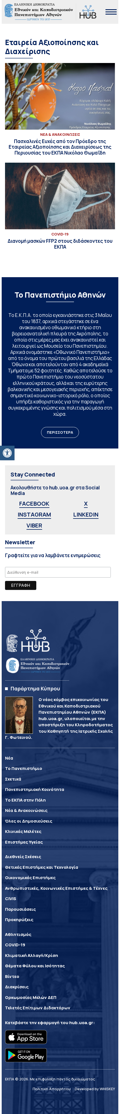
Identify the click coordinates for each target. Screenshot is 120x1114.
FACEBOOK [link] (34, 503)
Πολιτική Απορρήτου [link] (52, 1088)
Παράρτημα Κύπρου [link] (35, 688)
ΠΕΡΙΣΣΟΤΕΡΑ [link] (60, 432)
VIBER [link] (34, 525)
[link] (7, 453)
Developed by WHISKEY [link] (95, 1088)
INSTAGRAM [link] (34, 514)
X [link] (86, 503)
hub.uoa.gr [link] (81, 1023)
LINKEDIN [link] (86, 514)
